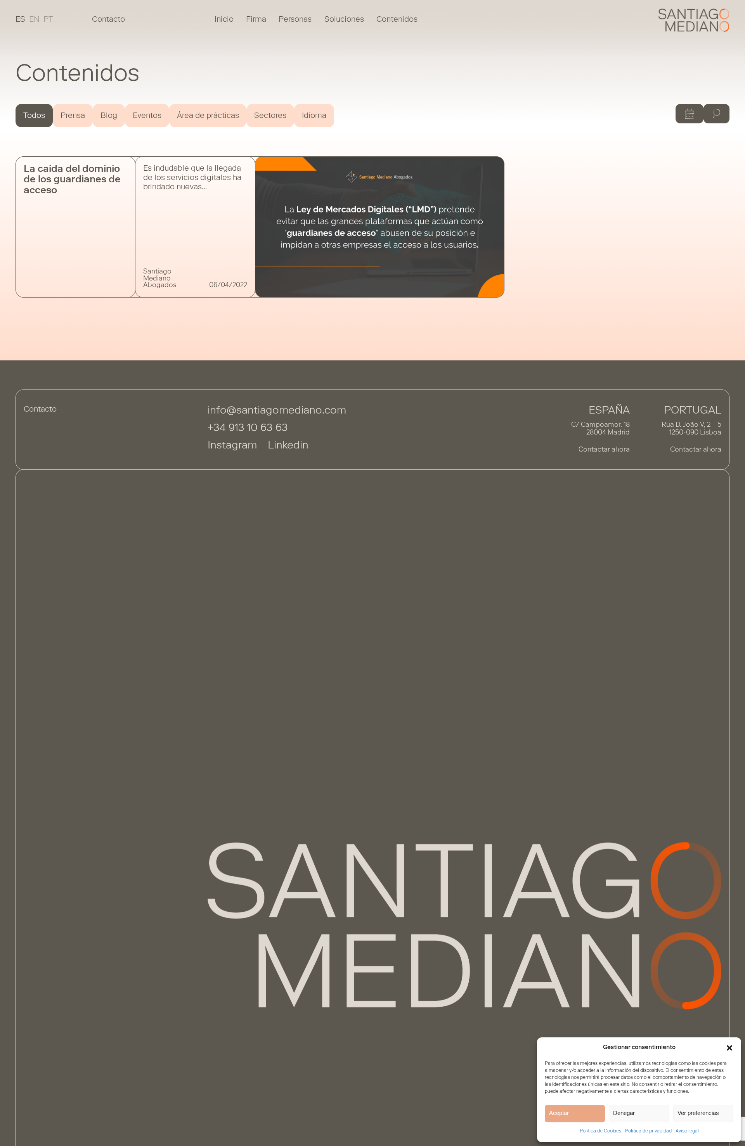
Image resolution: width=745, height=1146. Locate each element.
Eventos (147, 116)
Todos (34, 116)
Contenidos (397, 20)
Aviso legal (687, 1131)
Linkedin (288, 446)
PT (48, 20)
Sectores (270, 116)
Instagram (232, 446)
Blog (108, 116)
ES (20, 20)
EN (34, 20)
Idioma (314, 116)
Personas (295, 20)
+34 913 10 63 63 (248, 428)
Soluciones (344, 20)
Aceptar (559, 1113)
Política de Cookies (600, 1131)
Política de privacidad (648, 1131)
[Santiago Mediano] (693, 20)
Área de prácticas (208, 116)
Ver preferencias (698, 1113)
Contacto (108, 20)
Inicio (224, 20)
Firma (256, 20)
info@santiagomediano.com (277, 411)
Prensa (73, 116)
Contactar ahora (604, 450)
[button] (729, 1048)
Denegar (624, 1113)
